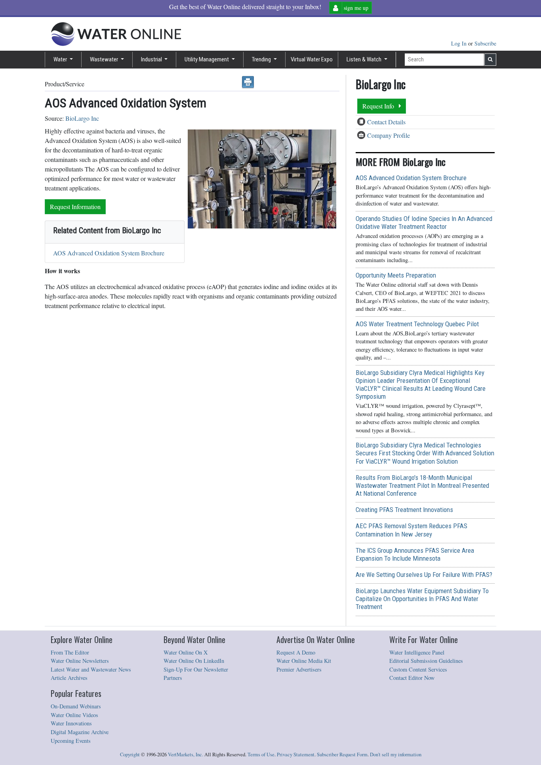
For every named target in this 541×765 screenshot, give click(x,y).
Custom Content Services (418, 669)
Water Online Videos (74, 715)
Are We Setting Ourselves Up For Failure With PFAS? (424, 575)
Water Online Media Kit (303, 660)
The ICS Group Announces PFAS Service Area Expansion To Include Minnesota (415, 554)
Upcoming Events (71, 740)
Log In (459, 43)
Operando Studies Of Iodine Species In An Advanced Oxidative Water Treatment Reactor (424, 222)
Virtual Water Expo (312, 59)
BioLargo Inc (82, 118)
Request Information (75, 206)
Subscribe (485, 43)
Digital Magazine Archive (80, 732)
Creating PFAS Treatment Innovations (404, 510)
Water (60, 59)
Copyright (130, 754)
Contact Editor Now (411, 677)
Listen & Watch (365, 59)
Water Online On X (186, 652)
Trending (262, 59)
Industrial (152, 59)
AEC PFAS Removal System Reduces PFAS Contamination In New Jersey (411, 530)
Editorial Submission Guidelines (426, 660)
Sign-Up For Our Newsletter (196, 669)
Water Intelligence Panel (416, 652)
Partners (173, 677)
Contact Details (386, 122)
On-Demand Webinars (76, 706)
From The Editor (70, 652)
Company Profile (388, 135)
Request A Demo (295, 652)
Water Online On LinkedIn (194, 660)
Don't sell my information (395, 754)
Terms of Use (261, 754)
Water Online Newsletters (80, 660)
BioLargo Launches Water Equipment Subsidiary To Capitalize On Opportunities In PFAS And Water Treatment (422, 599)
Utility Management (207, 59)
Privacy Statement (295, 754)
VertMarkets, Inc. (185, 754)
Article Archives (69, 677)
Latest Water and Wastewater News (91, 669)
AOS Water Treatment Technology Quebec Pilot (417, 324)
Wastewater (104, 59)
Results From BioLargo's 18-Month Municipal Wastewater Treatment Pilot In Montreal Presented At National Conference (422, 485)
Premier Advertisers (299, 669)
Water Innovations (71, 723)
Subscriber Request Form (342, 754)
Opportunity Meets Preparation (396, 275)
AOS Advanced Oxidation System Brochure (108, 253)
